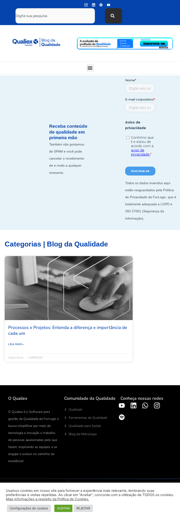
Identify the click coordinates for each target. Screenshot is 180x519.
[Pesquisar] (113, 15)
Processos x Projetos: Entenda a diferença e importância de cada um (67, 330)
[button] (90, 68)
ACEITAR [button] (63, 508)
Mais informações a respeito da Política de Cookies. (47, 499)
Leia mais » (16, 344)
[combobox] (55, 15)
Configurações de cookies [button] (29, 508)
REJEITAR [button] (83, 508)
